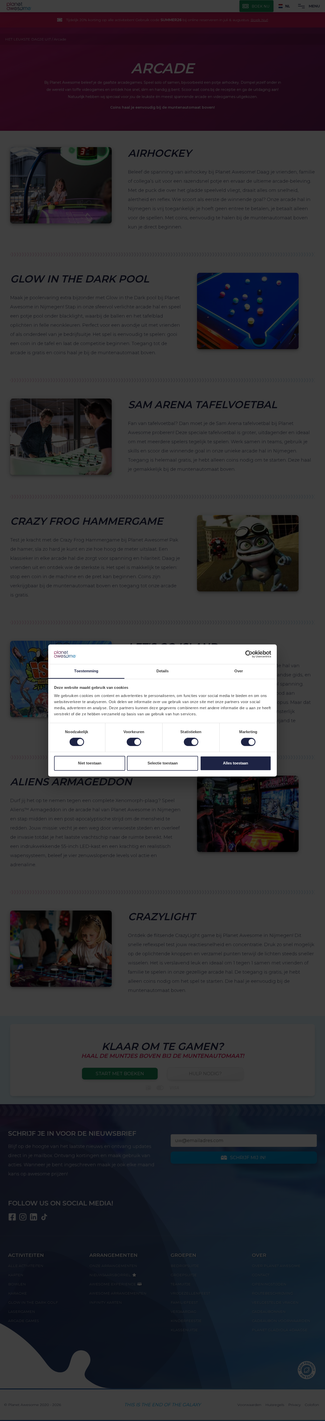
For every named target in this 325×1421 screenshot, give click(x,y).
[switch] (134, 742)
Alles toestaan (235, 763)
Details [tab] (162, 671)
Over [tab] (238, 671)
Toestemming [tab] (86, 671)
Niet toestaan (89, 763)
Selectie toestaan (163, 763)
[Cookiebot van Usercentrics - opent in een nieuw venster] (249, 654)
